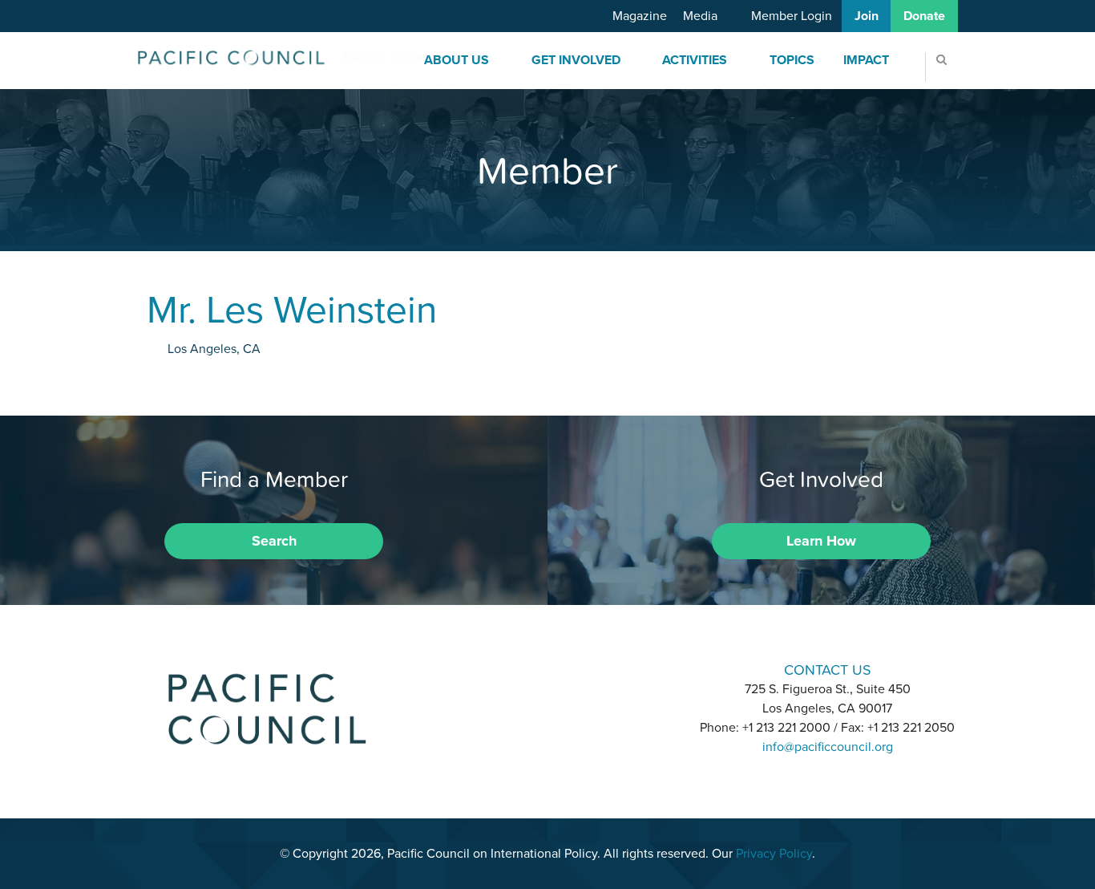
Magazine (639, 16)
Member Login (791, 16)
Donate (924, 16)
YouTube (589, 668)
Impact (866, 60)
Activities (694, 60)
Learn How (821, 541)
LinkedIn (506, 668)
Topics (792, 60)
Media (700, 16)
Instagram (547, 668)
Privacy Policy (774, 854)
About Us (456, 60)
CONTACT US (827, 669)
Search (274, 541)
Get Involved (575, 60)
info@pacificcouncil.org (827, 747)
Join (867, 16)
